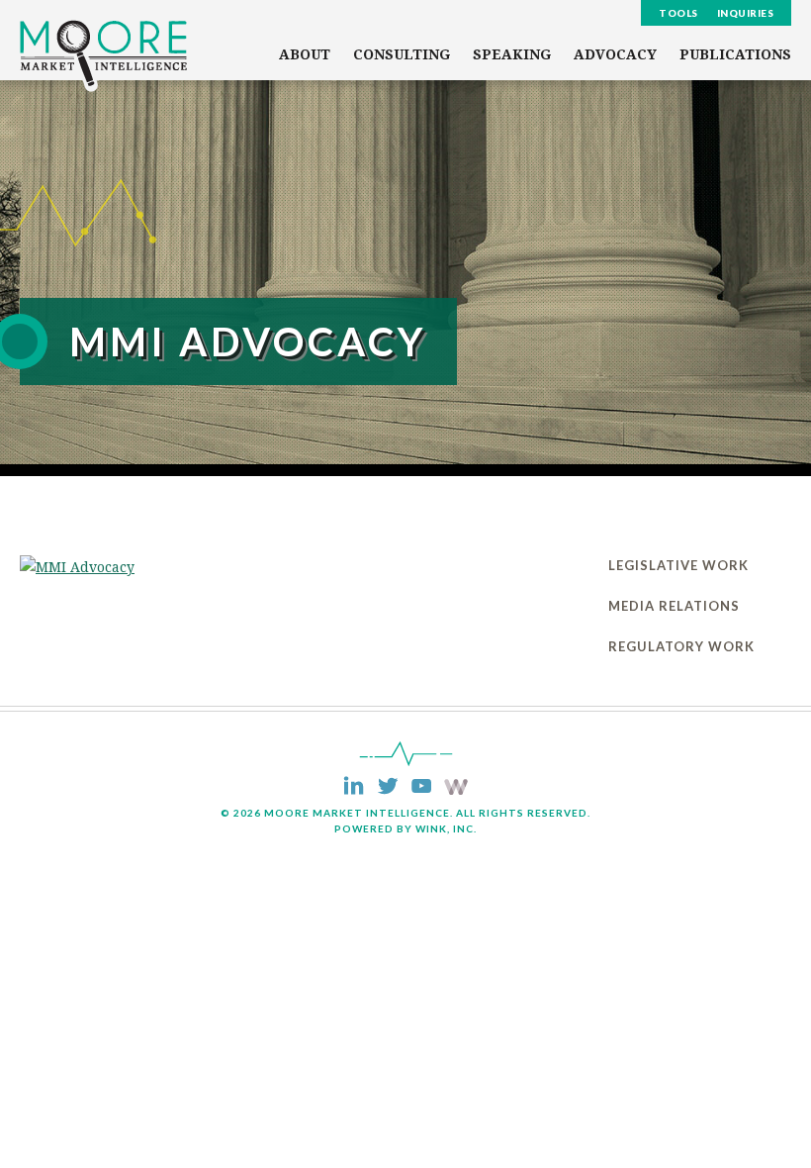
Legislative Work (678, 565)
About (304, 54)
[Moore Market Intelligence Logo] (103, 56)
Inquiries (745, 13)
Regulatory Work (681, 646)
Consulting (401, 54)
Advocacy (615, 54)
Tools (678, 13)
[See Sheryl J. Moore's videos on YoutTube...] (421, 788)
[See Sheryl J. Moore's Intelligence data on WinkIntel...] (456, 789)
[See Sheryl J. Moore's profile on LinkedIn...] (353, 788)
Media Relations (674, 606)
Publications (735, 54)
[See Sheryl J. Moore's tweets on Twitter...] (387, 788)
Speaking (512, 54)
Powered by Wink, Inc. (405, 828)
